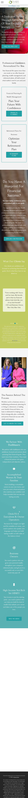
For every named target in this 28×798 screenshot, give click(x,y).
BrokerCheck (14, 340)
